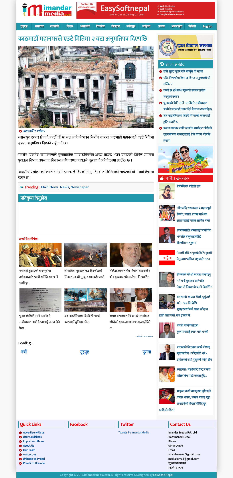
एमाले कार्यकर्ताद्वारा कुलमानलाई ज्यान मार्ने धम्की (192, 328)
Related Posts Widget (145, 336)
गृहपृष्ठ (24, 26)
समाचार (39, 26)
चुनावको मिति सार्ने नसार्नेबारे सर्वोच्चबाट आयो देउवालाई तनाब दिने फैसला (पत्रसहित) (187, 106)
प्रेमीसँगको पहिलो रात (188, 186)
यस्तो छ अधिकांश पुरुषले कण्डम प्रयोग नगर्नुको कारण (184, 93)
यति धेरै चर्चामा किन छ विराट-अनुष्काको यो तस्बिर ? (186, 81)
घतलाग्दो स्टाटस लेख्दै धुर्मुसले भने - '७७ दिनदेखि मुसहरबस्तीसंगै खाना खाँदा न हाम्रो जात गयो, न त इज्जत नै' (184, 306)
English (207, 26)
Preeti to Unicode (34, 463)
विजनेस (100, 26)
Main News (49, 187)
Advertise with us (33, 432)
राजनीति (54, 26)
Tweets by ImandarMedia (133, 432)
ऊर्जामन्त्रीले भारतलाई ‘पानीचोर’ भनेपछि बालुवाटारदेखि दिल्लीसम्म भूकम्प (194, 236)
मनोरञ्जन (131, 26)
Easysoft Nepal (163, 474)
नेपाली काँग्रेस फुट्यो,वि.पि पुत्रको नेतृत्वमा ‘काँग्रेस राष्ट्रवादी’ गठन (194, 256)
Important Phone (33, 441)
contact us (29, 454)
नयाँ (24, 352)
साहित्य (146, 26)
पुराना (147, 352)
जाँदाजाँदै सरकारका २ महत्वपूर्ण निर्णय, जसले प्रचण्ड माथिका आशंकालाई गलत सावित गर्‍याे (194, 214)
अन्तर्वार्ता (85, 26)
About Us (28, 445)
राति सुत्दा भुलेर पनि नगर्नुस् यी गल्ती (183, 71)
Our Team (29, 450)
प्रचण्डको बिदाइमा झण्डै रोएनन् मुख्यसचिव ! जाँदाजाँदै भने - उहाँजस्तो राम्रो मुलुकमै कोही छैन (194, 353)
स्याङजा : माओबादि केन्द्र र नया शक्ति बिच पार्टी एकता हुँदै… (193, 372)
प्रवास (161, 26)
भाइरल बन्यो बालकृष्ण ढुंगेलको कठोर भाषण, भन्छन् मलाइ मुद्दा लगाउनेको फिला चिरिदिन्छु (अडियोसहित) (185, 400)
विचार (70, 26)
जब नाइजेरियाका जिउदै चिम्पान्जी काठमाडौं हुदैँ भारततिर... (186, 118)
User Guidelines (32, 437)
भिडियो (192, 26)
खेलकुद (115, 26)
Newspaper (79, 187)
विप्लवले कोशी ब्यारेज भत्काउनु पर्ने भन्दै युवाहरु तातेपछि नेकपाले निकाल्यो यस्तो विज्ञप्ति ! (194, 281)
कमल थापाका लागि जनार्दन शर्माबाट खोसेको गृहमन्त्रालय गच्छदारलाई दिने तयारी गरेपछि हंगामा (187, 134)
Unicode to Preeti (34, 458)
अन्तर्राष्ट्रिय (176, 26)
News (64, 187)
